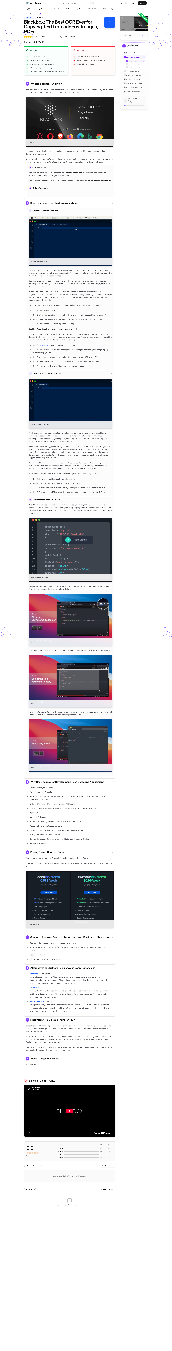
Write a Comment (108, 1189)
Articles (43, 9)
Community (109, 9)
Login (134, 3)
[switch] (125, 3)
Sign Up (142, 3)
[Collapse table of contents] (144, 45)
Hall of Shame (95, 9)
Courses (71, 9)
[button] (134, 102)
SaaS (39, 14)
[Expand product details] (145, 35)
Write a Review (109, 1166)
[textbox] (70, 125)
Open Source (58, 9)
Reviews (82, 9)
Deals (31, 9)
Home (26, 14)
